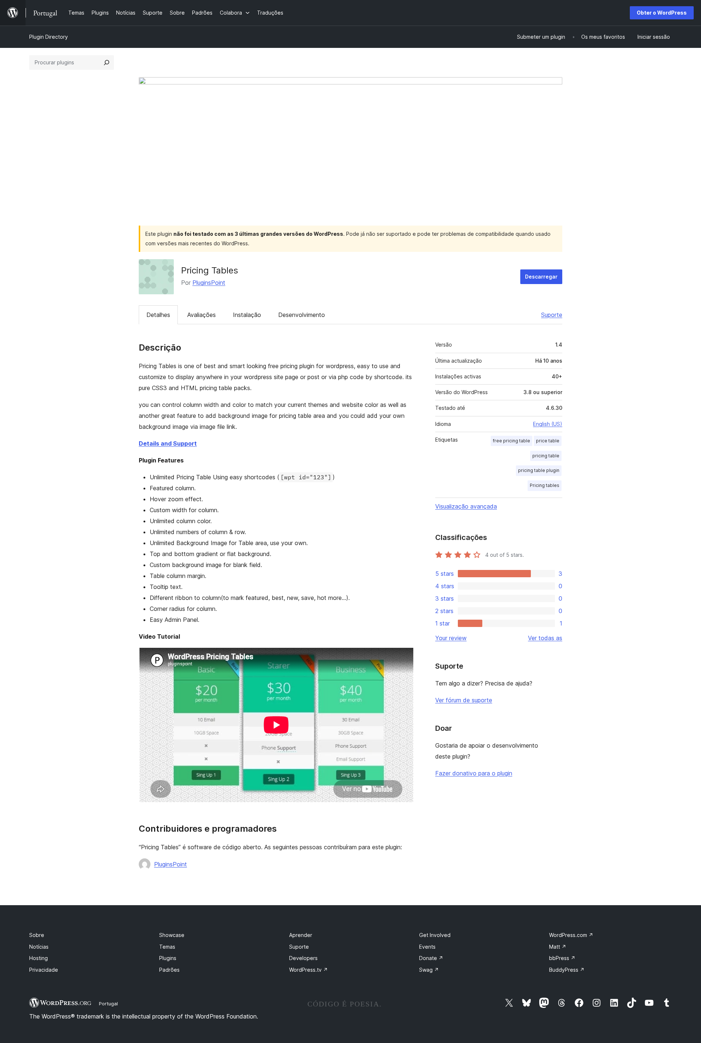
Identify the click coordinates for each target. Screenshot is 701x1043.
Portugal (108, 1003)
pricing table (545, 455)
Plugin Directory (48, 37)
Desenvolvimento (301, 314)
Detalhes (158, 314)
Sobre (36, 935)
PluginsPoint (208, 282)
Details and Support (168, 443)
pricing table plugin (538, 470)
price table (547, 440)
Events (427, 947)
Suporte (551, 314)
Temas (167, 947)
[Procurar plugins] (106, 62)
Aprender (300, 935)
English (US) (547, 424)
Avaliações (201, 314)
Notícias (39, 947)
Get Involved (435, 935)
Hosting (38, 958)
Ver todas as (545, 638)
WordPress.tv (308, 970)
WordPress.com (571, 935)
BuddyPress (567, 970)
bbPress (562, 958)
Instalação (247, 314)
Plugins (167, 958)
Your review (451, 638)
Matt (557, 947)
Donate (431, 958)
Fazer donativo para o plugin (473, 773)
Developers (303, 958)
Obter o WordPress (662, 13)
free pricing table (511, 440)
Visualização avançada (466, 506)
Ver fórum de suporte (463, 700)
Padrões (169, 970)
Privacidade (43, 970)
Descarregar (541, 276)
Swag (429, 970)
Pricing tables (544, 485)
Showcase (171, 935)
